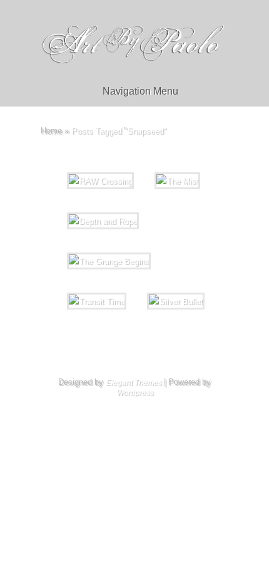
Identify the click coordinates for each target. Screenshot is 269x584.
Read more (246, 337)
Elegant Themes (133, 382)
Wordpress (134, 392)
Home (51, 130)
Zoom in (105, 337)
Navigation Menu (140, 91)
